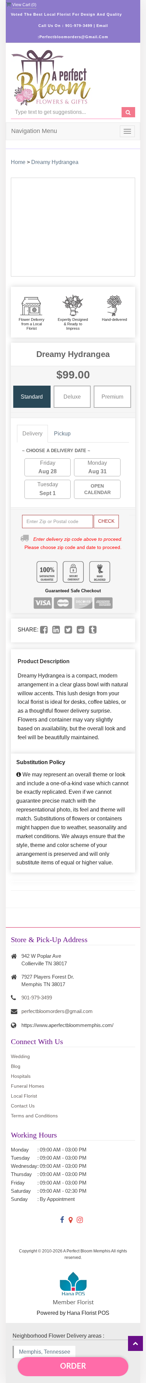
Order (73, 1366)
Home (18, 162)
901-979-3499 (36, 997)
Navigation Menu (34, 131)
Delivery (32, 433)
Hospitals (21, 1076)
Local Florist (24, 1096)
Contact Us (23, 1106)
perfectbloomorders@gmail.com (57, 1011)
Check (106, 521)
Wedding (20, 1056)
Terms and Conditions (34, 1115)
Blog (15, 1066)
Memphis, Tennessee (44, 1352)
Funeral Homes (27, 1086)
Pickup (62, 433)
